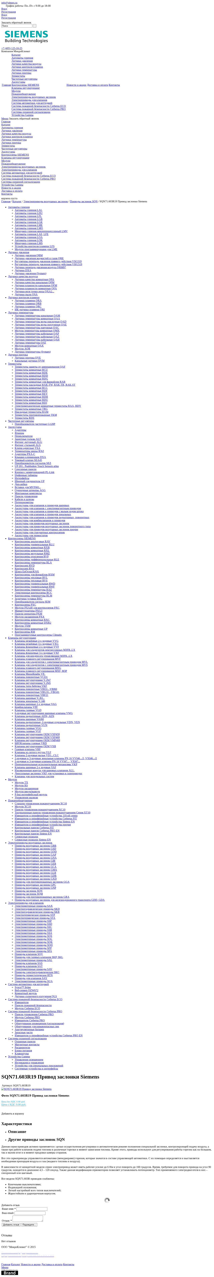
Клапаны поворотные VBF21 (31, 695)
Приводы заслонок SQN (84, 201)
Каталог (16, 54)
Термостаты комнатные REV (31, 393)
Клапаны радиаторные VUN (31, 725)
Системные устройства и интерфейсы (36, 1068)
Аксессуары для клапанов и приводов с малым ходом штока (49, 511)
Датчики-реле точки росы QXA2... (34, 291)
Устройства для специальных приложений (39, 1065)
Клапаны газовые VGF (28, 731)
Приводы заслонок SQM (29, 893)
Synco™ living (23, 987)
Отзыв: (7, 1220)
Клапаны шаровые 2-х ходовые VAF (35, 767)
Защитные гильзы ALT (28, 439)
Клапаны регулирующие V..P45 (33, 683)
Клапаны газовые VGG (28, 728)
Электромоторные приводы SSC (33, 927)
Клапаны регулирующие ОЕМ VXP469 (37, 737)
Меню (4, 118)
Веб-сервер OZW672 (26, 990)
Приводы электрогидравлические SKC (37, 972)
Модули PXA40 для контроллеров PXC (37, 607)
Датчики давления (22, 60)
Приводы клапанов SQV (29, 954)
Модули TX (21, 782)
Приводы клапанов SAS (28, 963)
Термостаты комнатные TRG (31, 408)
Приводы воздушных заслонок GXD (36, 878)
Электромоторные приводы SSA (33, 933)
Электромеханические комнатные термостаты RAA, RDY (48, 405)
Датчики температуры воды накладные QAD (40, 321)
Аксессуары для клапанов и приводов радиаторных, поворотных (52, 517)
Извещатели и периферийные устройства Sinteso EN (45, 821)
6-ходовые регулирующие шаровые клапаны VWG (44, 713)
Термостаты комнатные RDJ (31, 402)
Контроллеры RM (25, 631)
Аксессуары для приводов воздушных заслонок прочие (46, 529)
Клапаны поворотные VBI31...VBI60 (36, 689)
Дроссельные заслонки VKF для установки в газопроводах (48, 773)
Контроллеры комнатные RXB (32, 547)
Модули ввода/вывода (27, 791)
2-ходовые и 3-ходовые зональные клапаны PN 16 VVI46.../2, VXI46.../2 (56, 758)
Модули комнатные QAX (29, 345)
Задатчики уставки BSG (28, 598)
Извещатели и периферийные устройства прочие (43, 824)
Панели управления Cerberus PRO (34, 1014)
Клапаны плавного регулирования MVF (38, 658)
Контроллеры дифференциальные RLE (37, 559)
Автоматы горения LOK (29, 240)
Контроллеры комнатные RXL (32, 550)
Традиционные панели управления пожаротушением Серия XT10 (52, 812)
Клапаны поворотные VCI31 (31, 677)
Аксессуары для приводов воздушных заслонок (42, 523)
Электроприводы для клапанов (29, 100)
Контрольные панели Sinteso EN (33, 833)
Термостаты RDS (24, 418)
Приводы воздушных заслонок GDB (36, 875)
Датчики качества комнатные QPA (34, 279)
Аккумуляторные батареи (29, 1029)
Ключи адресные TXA (27, 448)
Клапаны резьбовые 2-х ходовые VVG (37, 640)
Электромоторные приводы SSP (33, 921)
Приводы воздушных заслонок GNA (36, 857)
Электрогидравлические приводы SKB (37, 912)
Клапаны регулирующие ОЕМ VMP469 (37, 740)
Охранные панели (25, 1041)
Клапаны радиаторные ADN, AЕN (34, 716)
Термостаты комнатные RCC (31, 387)
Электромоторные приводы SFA (33, 951)
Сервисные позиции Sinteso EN (33, 839)
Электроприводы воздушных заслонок (34, 97)
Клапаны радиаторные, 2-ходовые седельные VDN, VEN (47, 722)
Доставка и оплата (97, 85)
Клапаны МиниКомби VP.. (30, 674)
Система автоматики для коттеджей (32, 103)
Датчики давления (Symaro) (30, 273)
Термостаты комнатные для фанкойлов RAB (40, 381)
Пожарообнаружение (24, 94)
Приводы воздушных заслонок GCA (36, 866)
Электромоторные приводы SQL (33, 939)
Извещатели (22, 1002)
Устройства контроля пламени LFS (35, 246)
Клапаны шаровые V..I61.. (29, 698)
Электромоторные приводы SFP (33, 948)
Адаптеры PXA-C (25, 454)
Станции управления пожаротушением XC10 (41, 803)
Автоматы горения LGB (28, 219)
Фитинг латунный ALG (28, 442)
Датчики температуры (24, 69)
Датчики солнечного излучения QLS (36, 996)
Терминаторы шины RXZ (29, 451)
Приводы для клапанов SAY (31, 978)
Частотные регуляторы (24, 78)
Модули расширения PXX (29, 616)
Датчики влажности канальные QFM (36, 285)
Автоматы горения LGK (29, 222)
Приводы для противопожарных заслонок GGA (42, 881)
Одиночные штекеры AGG (30, 490)
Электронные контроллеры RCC (33, 592)
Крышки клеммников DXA (30, 457)
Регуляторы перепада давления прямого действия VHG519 (48, 264)
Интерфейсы (22, 478)
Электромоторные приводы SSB (33, 930)
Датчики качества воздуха (26, 63)
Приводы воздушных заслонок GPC (35, 884)
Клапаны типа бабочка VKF (31, 686)
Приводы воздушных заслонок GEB (35, 863)
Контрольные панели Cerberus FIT (34, 827)
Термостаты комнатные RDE (31, 372)
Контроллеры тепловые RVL (31, 577)
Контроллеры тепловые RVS (31, 580)
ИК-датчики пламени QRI (30, 309)
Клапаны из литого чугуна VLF (33, 752)
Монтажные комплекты (28, 493)
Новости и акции (76, 85)
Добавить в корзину (12, 1113)
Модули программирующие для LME (36, 249)
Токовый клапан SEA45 (28, 460)
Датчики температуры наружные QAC (37, 327)
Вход (4, 8)
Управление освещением (29, 1059)
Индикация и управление (29, 1062)
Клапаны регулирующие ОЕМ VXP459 (37, 734)
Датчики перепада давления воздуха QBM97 (40, 267)
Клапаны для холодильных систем (34, 776)
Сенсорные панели (25, 469)
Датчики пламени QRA (28, 300)
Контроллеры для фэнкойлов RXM (35, 574)
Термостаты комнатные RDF (31, 390)
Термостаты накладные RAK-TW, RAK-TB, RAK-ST (45, 384)
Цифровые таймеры (26, 475)
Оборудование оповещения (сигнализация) (39, 1023)
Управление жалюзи (26, 797)
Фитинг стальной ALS (28, 445)
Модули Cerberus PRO (27, 1017)
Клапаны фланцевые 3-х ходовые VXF (37, 652)
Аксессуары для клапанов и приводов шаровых (42, 505)
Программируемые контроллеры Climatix (38, 634)
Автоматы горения (22, 57)
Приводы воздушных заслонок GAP (35, 854)
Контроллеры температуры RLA (33, 562)
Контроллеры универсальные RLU (35, 544)
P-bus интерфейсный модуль (31, 794)
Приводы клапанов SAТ (29, 966)
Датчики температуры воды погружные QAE (41, 324)
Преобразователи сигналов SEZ (33, 463)
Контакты (114, 85)
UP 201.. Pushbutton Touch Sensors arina (37, 466)
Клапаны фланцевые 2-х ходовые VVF (37, 646)
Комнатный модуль (26, 993)
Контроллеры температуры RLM (33, 595)
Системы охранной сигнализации (31, 112)
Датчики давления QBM (29, 255)
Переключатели (24, 436)
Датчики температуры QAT (30, 342)
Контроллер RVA (24, 568)
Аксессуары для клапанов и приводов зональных (43, 514)
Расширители (22, 1047)
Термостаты (18, 75)
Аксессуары (18, 81)
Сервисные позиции (26, 836)
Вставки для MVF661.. (28, 487)
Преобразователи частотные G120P (35, 424)
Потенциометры (24, 502)
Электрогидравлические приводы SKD (37, 909)
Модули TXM (22, 625)
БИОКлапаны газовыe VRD (31, 743)
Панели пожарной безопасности (33, 1005)
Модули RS (21, 785)
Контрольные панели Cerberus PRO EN (37, 830)
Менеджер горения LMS (29, 243)
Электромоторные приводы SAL (33, 960)
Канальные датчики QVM (29, 360)
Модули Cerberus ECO (27, 1008)
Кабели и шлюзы (24, 499)
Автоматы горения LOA (29, 237)
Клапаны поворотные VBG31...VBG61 (37, 692)
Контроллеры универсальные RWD (35, 583)
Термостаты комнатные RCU (31, 369)
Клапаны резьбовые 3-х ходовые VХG (37, 643)
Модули (16, 91)
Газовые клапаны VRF (28, 749)
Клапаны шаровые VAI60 (29, 719)
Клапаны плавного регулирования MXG (38, 668)
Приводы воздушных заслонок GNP (35, 887)
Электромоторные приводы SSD (33, 924)
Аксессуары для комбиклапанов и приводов (40, 520)
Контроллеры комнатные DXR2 (33, 622)
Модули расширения (26, 788)
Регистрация (8, 11)
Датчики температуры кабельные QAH (37, 339)
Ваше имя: (9, 1208)
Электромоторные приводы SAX (34, 905)
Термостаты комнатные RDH (31, 396)
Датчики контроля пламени (27, 66)
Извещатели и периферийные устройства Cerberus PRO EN (49, 1035)
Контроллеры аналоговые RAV (32, 541)
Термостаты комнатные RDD (31, 375)
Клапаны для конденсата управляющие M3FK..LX (43, 655)
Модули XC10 (23, 806)
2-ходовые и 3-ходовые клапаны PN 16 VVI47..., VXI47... (47, 761)
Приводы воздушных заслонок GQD (36, 851)
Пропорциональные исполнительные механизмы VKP (46, 764)
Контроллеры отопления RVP (32, 556)
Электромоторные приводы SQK (34, 942)
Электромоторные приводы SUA (34, 981)
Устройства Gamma (22, 115)
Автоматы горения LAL (28, 210)
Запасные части (24, 1032)
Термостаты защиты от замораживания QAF (40, 366)
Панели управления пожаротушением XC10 (40, 809)
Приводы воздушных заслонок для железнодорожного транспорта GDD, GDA (60, 899)
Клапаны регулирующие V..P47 (33, 680)
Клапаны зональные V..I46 (30, 701)
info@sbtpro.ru (9, 2)
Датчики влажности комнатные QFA (36, 288)
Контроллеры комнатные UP (31, 628)
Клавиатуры (22, 1053)
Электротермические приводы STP (35, 915)
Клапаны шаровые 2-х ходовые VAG (36, 704)
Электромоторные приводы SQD (34, 945)
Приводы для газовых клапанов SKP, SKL (39, 957)
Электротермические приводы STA (35, 918)
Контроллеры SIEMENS (25, 85)
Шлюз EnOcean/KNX (27, 571)
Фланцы (19, 433)
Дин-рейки (21, 484)
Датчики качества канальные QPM (34, 282)
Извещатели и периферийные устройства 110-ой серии (46, 815)
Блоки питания (23, 1050)
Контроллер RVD (25, 565)
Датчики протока (21, 72)
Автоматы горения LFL (28, 216)
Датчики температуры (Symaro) (33, 351)
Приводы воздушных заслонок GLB (35, 872)
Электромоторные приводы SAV (33, 969)
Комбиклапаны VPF (26, 707)
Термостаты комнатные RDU (31, 399)
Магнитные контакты (27, 1044)
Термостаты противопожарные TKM (36, 415)
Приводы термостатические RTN (34, 975)
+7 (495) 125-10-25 (11, 48)
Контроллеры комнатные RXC (32, 619)
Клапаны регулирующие (26, 88)
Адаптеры (20, 430)
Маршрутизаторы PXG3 (28, 610)
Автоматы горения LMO (29, 228)
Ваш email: (8, 1213)
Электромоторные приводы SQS (33, 936)
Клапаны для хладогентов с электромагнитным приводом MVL (51, 662)
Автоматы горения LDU (29, 213)
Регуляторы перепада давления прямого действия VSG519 (48, 261)
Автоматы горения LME (29, 225)
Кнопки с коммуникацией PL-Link (34, 472)
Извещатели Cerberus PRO (30, 1020)
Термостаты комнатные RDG (31, 378)
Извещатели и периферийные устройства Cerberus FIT (46, 818)
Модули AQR (22, 348)
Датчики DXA (23, 270)
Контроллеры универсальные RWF (35, 586)
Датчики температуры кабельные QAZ (37, 336)
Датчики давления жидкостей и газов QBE (39, 258)
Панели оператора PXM (28, 613)
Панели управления (26, 496)
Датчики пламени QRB (28, 303)
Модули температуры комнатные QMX (37, 330)
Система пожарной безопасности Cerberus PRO (39, 109)
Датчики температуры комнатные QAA (37, 318)
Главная (6, 85)
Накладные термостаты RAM (31, 411)
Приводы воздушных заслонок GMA (36, 869)
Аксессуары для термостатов (31, 535)
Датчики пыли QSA (26, 294)
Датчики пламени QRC (28, 306)
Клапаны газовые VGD (28, 710)
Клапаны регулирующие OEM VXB (35, 746)
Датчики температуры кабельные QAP (37, 333)
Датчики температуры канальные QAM (37, 315)
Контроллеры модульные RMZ (32, 553)
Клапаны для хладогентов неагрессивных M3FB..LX (45, 649)
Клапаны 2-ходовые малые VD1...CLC (37, 755)
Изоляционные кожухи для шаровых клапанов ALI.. (45, 770)
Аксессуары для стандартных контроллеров (40, 532)
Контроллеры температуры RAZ (33, 589)
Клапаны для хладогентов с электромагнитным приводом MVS (51, 665)
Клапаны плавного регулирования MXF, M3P (41, 671)
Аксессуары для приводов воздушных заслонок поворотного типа (53, 526)
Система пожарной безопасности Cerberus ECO (39, 106)
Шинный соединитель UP (29, 481)
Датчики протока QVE (28, 357)
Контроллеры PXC (25, 604)
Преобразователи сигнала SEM (32, 601)
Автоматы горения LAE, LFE (31, 234)
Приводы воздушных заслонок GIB (35, 860)
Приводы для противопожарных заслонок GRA (42, 896)
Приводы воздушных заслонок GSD (35, 848)
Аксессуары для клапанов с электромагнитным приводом (48, 508)
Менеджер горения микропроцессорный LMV (41, 231)
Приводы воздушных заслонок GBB (35, 845)
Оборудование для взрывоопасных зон (37, 1026)
